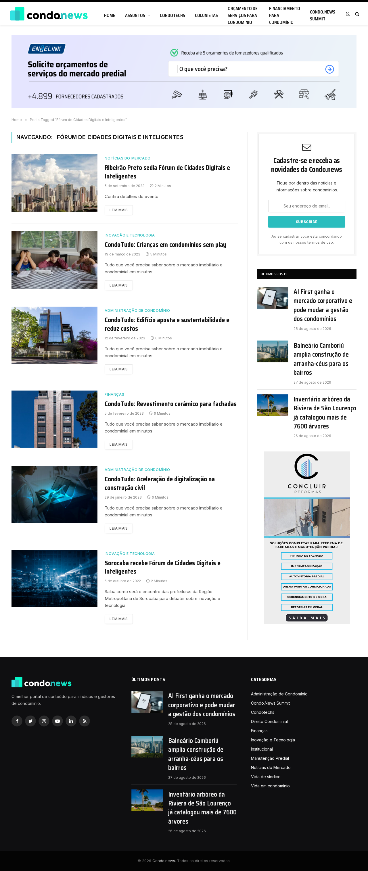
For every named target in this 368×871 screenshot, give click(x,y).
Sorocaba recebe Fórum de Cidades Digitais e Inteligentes (163, 567)
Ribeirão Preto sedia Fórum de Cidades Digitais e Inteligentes (167, 172)
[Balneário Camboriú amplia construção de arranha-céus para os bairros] (272, 351)
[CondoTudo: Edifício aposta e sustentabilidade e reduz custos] (54, 335)
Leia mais (119, 210)
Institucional (262, 749)
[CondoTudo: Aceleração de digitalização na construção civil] (54, 494)
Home (109, 15)
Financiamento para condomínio (284, 15)
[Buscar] (356, 13)
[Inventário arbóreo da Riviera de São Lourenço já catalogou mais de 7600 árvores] (272, 405)
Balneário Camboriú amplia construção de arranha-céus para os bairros (321, 359)
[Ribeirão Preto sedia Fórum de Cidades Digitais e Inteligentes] (54, 183)
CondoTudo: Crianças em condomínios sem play (165, 245)
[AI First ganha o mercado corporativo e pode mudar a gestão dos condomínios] (272, 298)
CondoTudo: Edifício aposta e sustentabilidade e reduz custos (167, 324)
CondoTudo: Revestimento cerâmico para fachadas (171, 404)
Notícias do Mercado (127, 158)
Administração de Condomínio (137, 310)
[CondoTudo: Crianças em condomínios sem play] (54, 260)
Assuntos (135, 15)
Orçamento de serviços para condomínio (243, 15)
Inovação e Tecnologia (130, 235)
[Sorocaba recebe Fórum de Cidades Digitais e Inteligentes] (54, 578)
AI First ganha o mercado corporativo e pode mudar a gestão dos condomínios (323, 305)
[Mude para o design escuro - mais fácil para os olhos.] (347, 13)
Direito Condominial (269, 721)
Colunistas (206, 15)
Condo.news (163, 860)
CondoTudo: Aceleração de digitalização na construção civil (160, 483)
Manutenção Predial (270, 758)
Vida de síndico (266, 776)
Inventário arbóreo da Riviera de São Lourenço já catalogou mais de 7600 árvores (325, 413)
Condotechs (172, 15)
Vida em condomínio (270, 785)
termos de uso (320, 242)
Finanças (114, 394)
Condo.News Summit (322, 15)
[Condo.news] (49, 14)
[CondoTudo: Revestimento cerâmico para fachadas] (54, 419)
